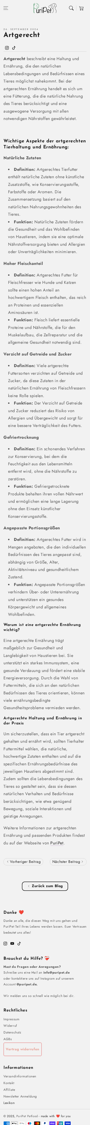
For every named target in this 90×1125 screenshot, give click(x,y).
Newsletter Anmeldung (20, 1096)
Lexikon (9, 1102)
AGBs (7, 1039)
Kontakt (8, 1083)
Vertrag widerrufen (22, 1049)
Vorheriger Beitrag (25, 861)
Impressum (11, 1019)
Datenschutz (12, 1032)
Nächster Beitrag (66, 861)
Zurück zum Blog (47, 886)
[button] (6, 8)
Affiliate (9, 1089)
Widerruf (10, 1025)
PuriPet (56, 843)
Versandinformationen (19, 1076)
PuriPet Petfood (27, 1116)
